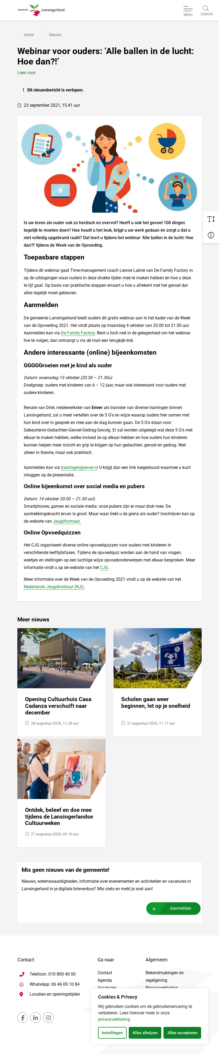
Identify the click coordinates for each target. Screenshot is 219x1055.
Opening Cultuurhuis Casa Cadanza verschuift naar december (58, 706)
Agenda (104, 980)
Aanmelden (180, 908)
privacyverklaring (114, 1019)
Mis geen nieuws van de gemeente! (66, 870)
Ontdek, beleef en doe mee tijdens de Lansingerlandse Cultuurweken (59, 816)
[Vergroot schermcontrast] (211, 235)
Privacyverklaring (162, 987)
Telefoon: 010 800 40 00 (53, 974)
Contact (104, 972)
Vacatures (106, 987)
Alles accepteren (182, 1032)
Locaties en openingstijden (55, 994)
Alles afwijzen (145, 1032)
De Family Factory (78, 332)
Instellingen (112, 1032)
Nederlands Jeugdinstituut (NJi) (54, 586)
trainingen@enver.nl (79, 467)
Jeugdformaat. (67, 521)
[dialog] (149, 1016)
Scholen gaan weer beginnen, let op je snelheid (155, 702)
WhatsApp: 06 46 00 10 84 (55, 984)
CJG (104, 567)
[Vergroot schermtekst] (211, 219)
